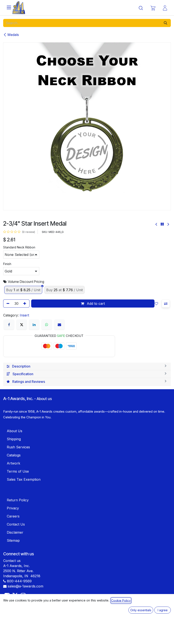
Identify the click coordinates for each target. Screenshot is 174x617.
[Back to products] (162, 224)
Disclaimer (15, 532)
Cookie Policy (121, 600)
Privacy (13, 508)
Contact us (12, 561)
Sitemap (13, 540)
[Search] (165, 23)
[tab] (87, 366)
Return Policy (18, 500)
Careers (13, 516)
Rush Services (18, 447)
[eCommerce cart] (152, 7)
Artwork (13, 463)
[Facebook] (9, 324)
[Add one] (25, 303)
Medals (13, 35)
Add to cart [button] (95, 303)
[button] (157, 303)
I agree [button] (163, 610)
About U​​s (14, 431)
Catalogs (14, 455)
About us (44, 398)
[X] (22, 324)
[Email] (59, 324)
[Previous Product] (156, 224)
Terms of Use (18, 471)
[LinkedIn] (34, 324)
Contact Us (16, 524)
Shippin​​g (14, 439)
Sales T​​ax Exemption (24, 479)
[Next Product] (168, 224)
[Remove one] (7, 303)
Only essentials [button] (140, 610)
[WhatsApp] (47, 324)
